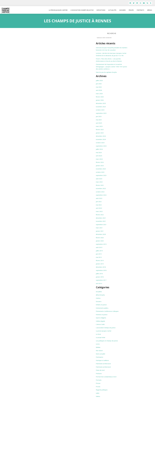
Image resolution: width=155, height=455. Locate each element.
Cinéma (98, 298)
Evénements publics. (102, 308)
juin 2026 (99, 84)
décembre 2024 (101, 136)
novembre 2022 (101, 188)
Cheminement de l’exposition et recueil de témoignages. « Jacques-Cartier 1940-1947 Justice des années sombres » (111, 66)
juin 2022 (99, 201)
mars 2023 (99, 182)
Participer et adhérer (102, 360)
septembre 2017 (101, 280)
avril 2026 (99, 90)
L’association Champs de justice (82, 10)
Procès (131, 10)
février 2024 (100, 162)
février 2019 (100, 260)
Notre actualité (100, 354)
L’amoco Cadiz (100, 324)
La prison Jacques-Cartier (58, 10)
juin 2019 (99, 254)
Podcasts (99, 373)
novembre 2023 (101, 169)
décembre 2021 (101, 218)
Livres (98, 344)
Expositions (101, 10)
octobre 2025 (100, 110)
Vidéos (98, 396)
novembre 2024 (101, 139)
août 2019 (99, 247)
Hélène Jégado (100, 321)
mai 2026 (99, 87)
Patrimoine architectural (103, 364)
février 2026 (100, 97)
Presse (98, 383)
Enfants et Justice (101, 305)
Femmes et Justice (101, 314)
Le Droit (98, 334)
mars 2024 (99, 159)
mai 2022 (99, 205)
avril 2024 (99, 156)
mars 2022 (99, 211)
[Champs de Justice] (5, 10)
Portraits (140, 10)
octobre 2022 (100, 192)
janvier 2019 (100, 264)
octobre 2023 (100, 172)
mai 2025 (99, 120)
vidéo (97, 393)
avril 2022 (99, 208)
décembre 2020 (101, 234)
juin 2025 (99, 116)
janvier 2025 (100, 133)
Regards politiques (102, 390)
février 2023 (100, 185)
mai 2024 (99, 152)
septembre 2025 (101, 113)
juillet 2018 (99, 273)
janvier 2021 (100, 231)
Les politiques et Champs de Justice (107, 341)
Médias (149, 10)
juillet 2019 (99, 251)
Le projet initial (100, 337)
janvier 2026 (100, 100)
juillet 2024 (99, 149)
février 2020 (100, 237)
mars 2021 (99, 228)
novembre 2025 (101, 107)
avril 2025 (99, 123)
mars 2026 (99, 93)
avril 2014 (99, 283)
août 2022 (99, 198)
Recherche (111, 33)
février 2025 (100, 129)
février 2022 (100, 215)
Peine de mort (100, 370)
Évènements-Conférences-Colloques (107, 311)
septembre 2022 (101, 195)
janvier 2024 (100, 165)
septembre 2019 (101, 244)
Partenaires (99, 357)
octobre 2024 (100, 143)
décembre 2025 (101, 103)
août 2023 (99, 179)
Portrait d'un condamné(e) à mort (106, 377)
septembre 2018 (101, 270)
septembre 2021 (101, 224)
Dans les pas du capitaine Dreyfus (106, 72)
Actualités (112, 10)
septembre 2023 (101, 175)
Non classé (99, 350)
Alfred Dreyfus (100, 295)
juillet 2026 (99, 80)
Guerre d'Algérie (101, 318)
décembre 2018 (101, 267)
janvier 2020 (100, 241)
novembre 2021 (101, 221)
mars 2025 (99, 126)
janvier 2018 (100, 277)
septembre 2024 (101, 146)
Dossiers (122, 10)
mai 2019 (99, 257)
